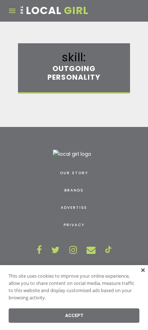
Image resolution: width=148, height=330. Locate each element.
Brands (74, 190)
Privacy (74, 225)
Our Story (74, 173)
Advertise (74, 207)
